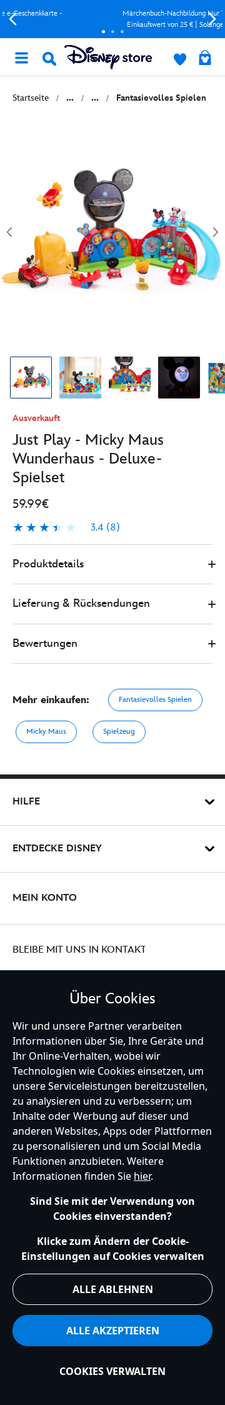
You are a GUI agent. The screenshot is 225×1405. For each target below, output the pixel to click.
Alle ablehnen (112, 1289)
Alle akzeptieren (112, 1330)
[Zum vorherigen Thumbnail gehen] (9, 232)
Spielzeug (119, 731)
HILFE (26, 802)
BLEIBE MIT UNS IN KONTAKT (79, 950)
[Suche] (49, 58)
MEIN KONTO (44, 898)
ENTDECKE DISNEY (57, 849)
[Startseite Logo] (108, 57)
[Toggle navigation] (21, 57)
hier (142, 1176)
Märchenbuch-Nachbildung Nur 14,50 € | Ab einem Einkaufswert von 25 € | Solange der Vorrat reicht (116, 19)
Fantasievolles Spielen (155, 699)
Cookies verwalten (112, 1371)
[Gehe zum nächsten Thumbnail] (215, 232)
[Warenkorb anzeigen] (205, 58)
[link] (66, 528)
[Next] (212, 19)
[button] (112, 564)
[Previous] (12, 19)
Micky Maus (46, 731)
